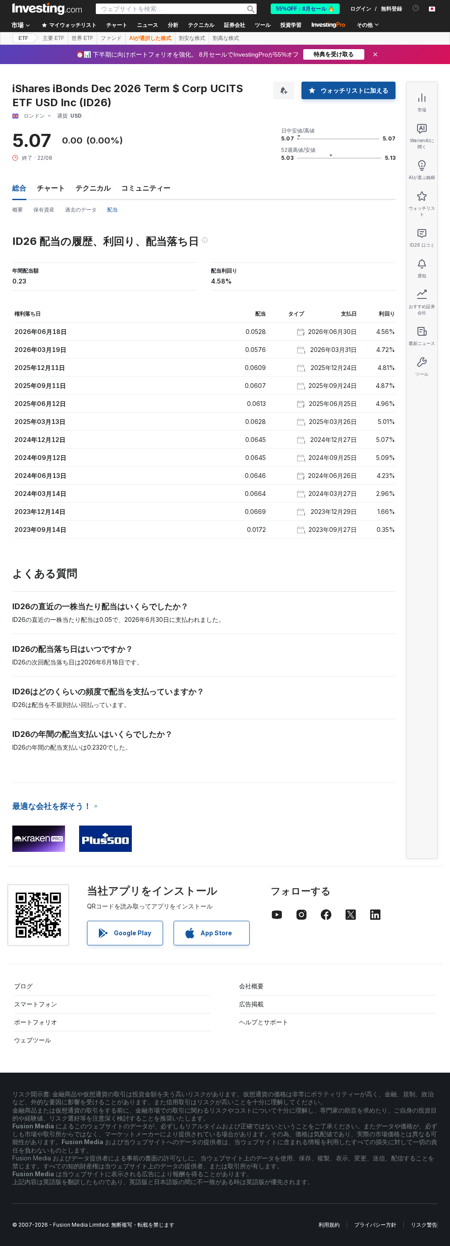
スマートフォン (35, 1004)
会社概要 (251, 986)
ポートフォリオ (35, 1022)
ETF (23, 38)
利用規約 (329, 1224)
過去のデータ (81, 209)
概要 (17, 209)
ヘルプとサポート (263, 1022)
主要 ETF (53, 38)
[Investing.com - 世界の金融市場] (47, 9)
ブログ (23, 986)
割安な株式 (192, 38)
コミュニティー (146, 187)
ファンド (111, 38)
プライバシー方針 (375, 1224)
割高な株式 (226, 38)
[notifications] (416, 8)
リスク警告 (424, 1224)
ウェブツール (32, 1040)
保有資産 (43, 209)
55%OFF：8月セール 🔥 (305, 9)
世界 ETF (82, 38)
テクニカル (93, 187)
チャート (51, 187)
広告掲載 (251, 1004)
